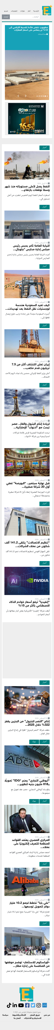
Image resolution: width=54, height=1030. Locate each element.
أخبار (29, 11)
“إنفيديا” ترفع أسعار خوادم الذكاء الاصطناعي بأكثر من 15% (29, 604)
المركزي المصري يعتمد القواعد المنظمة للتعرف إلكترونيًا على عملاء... (31, 843)
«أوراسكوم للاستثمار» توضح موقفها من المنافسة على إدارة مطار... (27, 964)
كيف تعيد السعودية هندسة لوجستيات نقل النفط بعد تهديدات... (27, 307)
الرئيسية (36, 11)
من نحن (47, 1015)
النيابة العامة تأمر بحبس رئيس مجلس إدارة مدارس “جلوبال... (31, 247)
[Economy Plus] (47, 10)
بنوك (34, 742)
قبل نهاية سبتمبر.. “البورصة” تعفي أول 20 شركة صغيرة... (28, 485)
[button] (26, 96)
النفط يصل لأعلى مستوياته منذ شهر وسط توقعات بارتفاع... (27, 188)
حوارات (22, 11)
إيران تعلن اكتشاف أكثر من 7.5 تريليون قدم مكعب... (31, 366)
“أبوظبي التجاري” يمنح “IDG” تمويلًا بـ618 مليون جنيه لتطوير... (27, 782)
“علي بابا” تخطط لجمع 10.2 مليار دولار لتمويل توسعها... (30, 905)
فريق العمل (35, 1015)
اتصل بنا (17, 1018)
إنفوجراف (14, 11)
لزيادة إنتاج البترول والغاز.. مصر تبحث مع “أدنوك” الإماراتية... (31, 425)
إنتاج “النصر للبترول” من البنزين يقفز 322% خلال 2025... (27, 723)
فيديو (6, 11)
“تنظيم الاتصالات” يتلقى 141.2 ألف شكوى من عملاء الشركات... (27, 544)
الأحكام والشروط (19, 1015)
